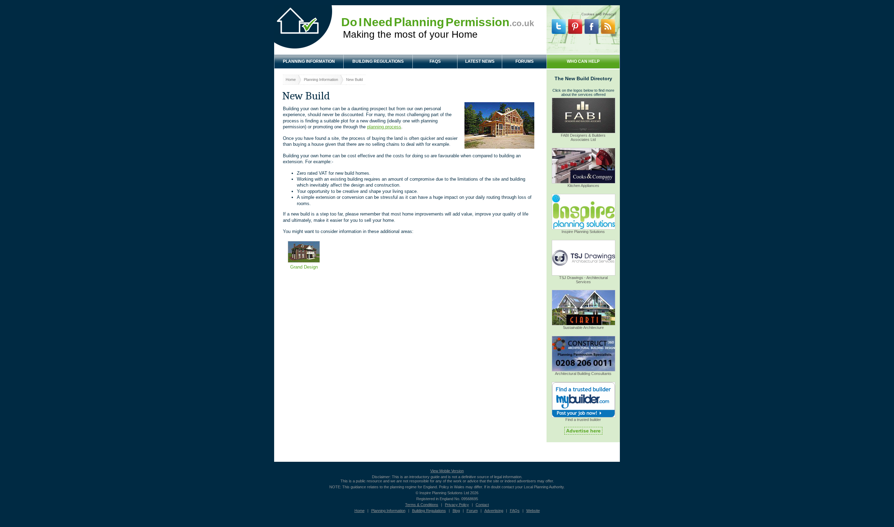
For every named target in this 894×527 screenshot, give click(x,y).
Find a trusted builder (583, 419)
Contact (482, 505)
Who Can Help (583, 61)
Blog (456, 511)
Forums (524, 61)
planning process (384, 126)
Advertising (493, 511)
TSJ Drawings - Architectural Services (583, 280)
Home (291, 79)
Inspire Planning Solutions (583, 231)
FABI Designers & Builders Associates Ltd (583, 137)
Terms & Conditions (421, 505)
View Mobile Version (447, 471)
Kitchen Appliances (583, 185)
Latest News (479, 61)
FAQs (435, 61)
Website (533, 511)
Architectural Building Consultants (583, 373)
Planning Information (309, 61)
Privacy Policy (457, 505)
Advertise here (583, 431)
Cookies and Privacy (597, 13)
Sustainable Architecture (583, 327)
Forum (472, 511)
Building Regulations (378, 61)
